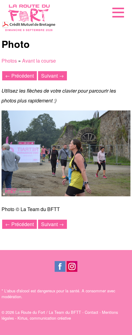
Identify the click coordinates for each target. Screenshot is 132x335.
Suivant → (52, 75)
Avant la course (39, 60)
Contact (91, 312)
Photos (9, 60)
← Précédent (19, 75)
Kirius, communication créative (44, 318)
